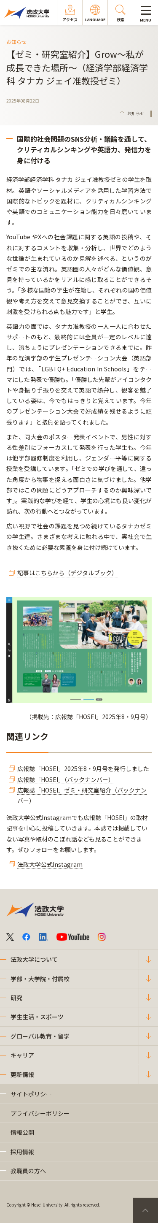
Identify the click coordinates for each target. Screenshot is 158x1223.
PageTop (145, 1210)
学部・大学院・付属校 (40, 978)
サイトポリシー (31, 1094)
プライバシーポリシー (40, 1113)
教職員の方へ (28, 1170)
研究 (16, 997)
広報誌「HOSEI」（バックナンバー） (65, 779)
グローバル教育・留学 (40, 1036)
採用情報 (22, 1151)
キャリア (22, 1055)
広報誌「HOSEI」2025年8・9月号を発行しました (83, 768)
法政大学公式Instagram (50, 864)
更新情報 (22, 1074)
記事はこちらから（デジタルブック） (67, 572)
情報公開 (22, 1132)
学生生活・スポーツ (37, 1016)
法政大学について (34, 959)
